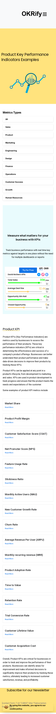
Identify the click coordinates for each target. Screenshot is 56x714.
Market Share (12, 403)
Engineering (11, 150)
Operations (10, 174)
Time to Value (13, 585)
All (6, 119)
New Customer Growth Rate (21, 509)
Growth (9, 190)
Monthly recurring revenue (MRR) (24, 554)
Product (9, 135)
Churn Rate (11, 524)
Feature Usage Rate (16, 464)
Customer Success (14, 182)
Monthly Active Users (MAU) (21, 494)
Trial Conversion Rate (17, 615)
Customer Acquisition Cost (20, 645)
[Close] (51, 707)
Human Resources (13, 197)
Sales (7, 127)
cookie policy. (16, 709)
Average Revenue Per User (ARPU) (24, 539)
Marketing (10, 143)
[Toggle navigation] (44, 14)
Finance (9, 166)
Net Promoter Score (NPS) (20, 449)
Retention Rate (13, 600)
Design (8, 158)
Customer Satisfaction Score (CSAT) (26, 433)
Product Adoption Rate (18, 570)
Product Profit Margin (17, 418)
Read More (9, 407)
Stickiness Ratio (14, 479)
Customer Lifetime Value (19, 630)
